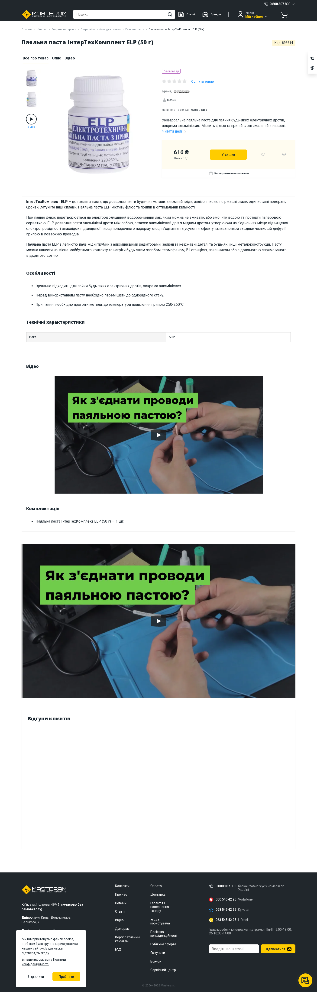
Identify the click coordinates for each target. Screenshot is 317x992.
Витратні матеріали (64, 29)
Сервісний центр (163, 970)
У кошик (228, 155)
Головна (27, 29)
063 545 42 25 (226, 920)
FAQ (118, 949)
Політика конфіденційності (163, 934)
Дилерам (122, 928)
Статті (191, 14)
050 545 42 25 (226, 899)
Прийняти (66, 977)
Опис (56, 58)
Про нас (121, 894)
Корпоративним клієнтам (231, 173)
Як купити (157, 953)
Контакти (122, 886)
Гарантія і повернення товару (159, 907)
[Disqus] (158, 784)
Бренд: (167, 91)
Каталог (42, 29)
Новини (120, 903)
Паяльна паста (134, 29)
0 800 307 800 (226, 886)
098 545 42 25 (226, 909)
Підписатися (275, 949)
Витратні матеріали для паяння (101, 29)
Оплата (156, 886)
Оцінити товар (202, 81)
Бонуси (155, 961)
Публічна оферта (163, 944)
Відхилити (35, 977)
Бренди (216, 14)
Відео (70, 58)
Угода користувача (160, 921)
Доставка (157, 894)
